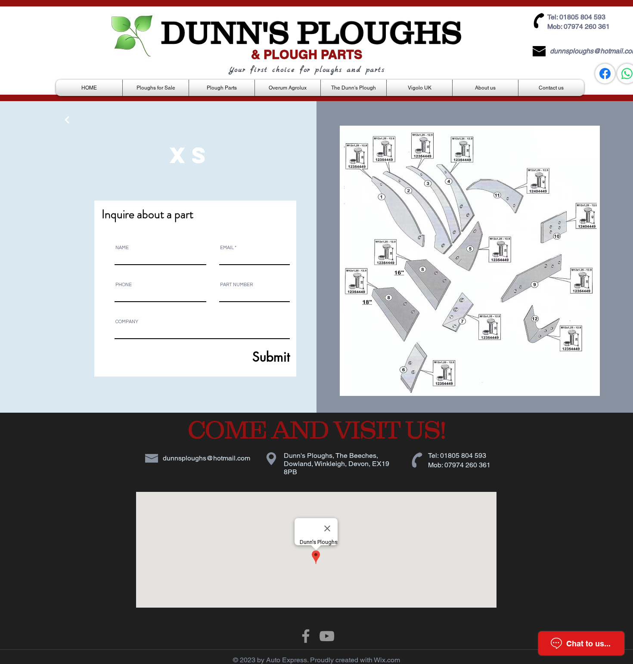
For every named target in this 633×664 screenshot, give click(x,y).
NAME (122, 247)
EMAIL (227, 247)
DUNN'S (225, 32)
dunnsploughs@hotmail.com (206, 458)
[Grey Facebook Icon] (306, 636)
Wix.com (387, 660)
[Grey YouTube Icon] (327, 636)
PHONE (123, 284)
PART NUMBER (236, 284)
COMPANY (126, 321)
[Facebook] (605, 73)
